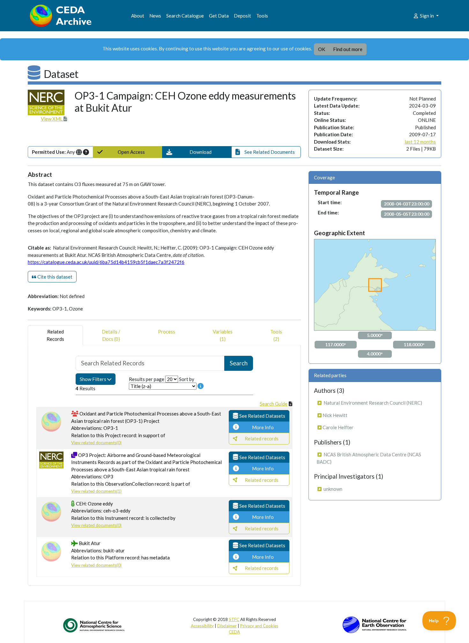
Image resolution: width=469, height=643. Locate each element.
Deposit (242, 16)
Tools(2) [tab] (276, 335)
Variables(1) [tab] (223, 335)
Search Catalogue (185, 16)
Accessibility (202, 625)
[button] (197, 152)
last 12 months (420, 142)
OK (321, 49)
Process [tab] (166, 331)
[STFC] (374, 624)
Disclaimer (227, 625)
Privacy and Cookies (259, 625)
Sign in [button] (427, 16)
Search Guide (273, 404)
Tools (262, 16)
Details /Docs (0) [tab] (111, 335)
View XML (52, 119)
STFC (234, 619)
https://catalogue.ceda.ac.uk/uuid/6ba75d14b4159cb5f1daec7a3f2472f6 (106, 262)
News (155, 16)
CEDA (234, 631)
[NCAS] (94, 625)
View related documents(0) (96, 442)
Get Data (219, 16)
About (137, 16)
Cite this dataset (54, 277)
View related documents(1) (96, 491)
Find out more (347, 49)
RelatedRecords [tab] (55, 335)
